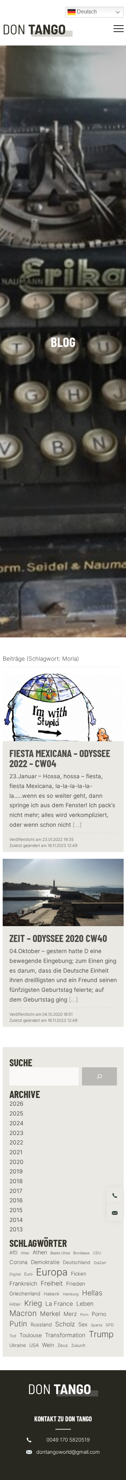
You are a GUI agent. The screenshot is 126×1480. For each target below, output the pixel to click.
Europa (52, 1272)
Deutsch (86, 11)
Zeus (62, 1345)
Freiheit (52, 1283)
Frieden (75, 1283)
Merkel (50, 1313)
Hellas (92, 1292)
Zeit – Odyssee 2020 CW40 (58, 938)
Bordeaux (81, 1253)
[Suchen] (99, 1076)
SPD (110, 1324)
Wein (48, 1345)
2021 (16, 1152)
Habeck (51, 1293)
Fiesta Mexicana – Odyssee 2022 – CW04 (59, 758)
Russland (41, 1325)
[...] (77, 824)
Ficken (78, 1274)
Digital (15, 1274)
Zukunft (78, 1345)
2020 (16, 1162)
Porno (99, 1314)
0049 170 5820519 (68, 1440)
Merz (70, 1314)
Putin (18, 1323)
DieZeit (100, 1263)
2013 (16, 1229)
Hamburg (71, 1294)
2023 (16, 1133)
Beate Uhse (60, 1253)
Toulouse (30, 1335)
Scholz (65, 1324)
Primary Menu (120, 28)
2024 (16, 1123)
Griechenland (24, 1294)
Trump (101, 1334)
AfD (13, 1252)
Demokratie (45, 1262)
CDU (97, 1253)
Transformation (65, 1335)
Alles (25, 1253)
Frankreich (23, 1283)
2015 (16, 1210)
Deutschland (76, 1262)
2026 (16, 1103)
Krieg (33, 1303)
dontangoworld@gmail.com (68, 1452)
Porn (84, 1314)
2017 (16, 1191)
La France (59, 1303)
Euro (28, 1274)
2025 (16, 1113)
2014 (16, 1220)
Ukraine (17, 1345)
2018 (16, 1181)
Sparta (96, 1325)
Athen (40, 1252)
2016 (16, 1200)
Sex (82, 1324)
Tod (12, 1336)
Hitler (15, 1304)
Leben (84, 1303)
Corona (18, 1262)
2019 (16, 1171)
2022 (16, 1142)
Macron (23, 1313)
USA (34, 1345)
